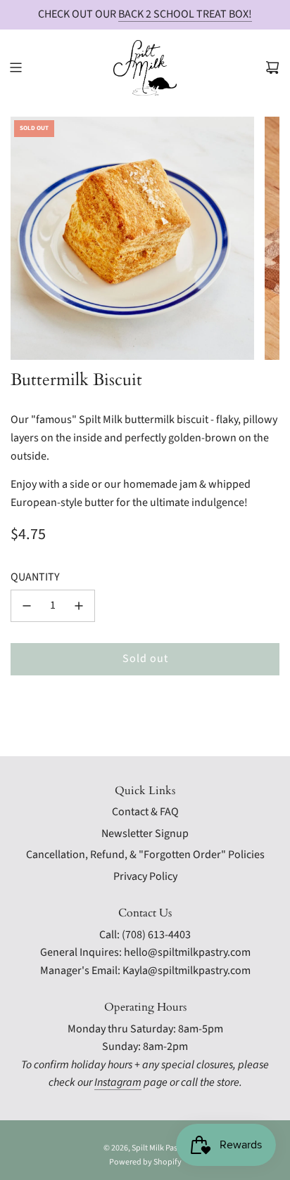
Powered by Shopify (145, 1162)
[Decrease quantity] (26, 605)
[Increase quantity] (78, 605)
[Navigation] (15, 67)
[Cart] (272, 67)
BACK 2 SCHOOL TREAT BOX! (185, 14)
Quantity (35, 577)
